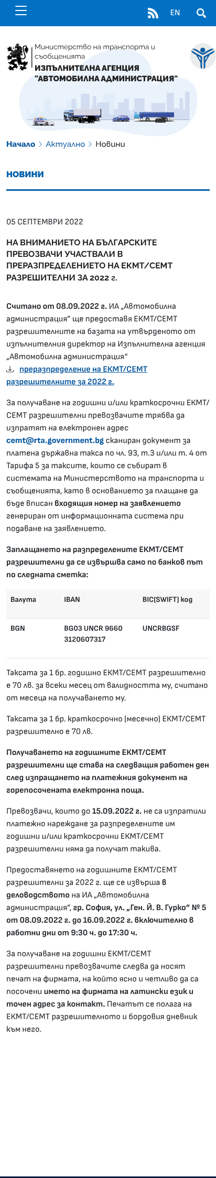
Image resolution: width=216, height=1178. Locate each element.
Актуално (65, 144)
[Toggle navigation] (21, 10)
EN (175, 13)
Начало (20, 144)
